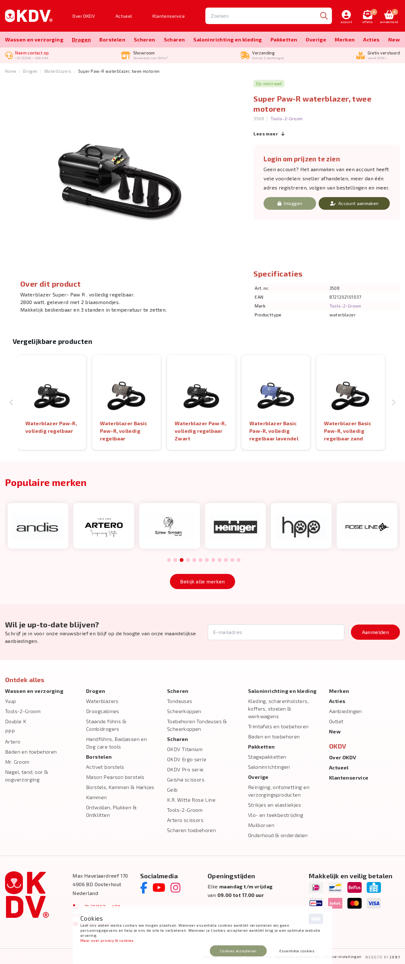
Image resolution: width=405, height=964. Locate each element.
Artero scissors (185, 820)
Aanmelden (375, 632)
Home (10, 71)
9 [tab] (219, 560)
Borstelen (112, 39)
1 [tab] (169, 560)
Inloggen (293, 203)
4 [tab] (188, 560)
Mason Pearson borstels (115, 777)
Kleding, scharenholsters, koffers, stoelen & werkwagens (278, 708)
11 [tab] (232, 560)
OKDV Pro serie (185, 769)
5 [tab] (194, 560)
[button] (11, 402)
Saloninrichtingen (269, 767)
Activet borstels (105, 767)
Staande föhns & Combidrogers (106, 725)
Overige (316, 39)
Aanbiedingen (345, 711)
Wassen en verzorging (34, 39)
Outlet (336, 721)
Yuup (10, 701)
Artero (12, 741)
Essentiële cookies (297, 950)
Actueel (123, 16)
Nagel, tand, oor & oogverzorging (26, 775)
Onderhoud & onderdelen (278, 835)
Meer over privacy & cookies (107, 940)
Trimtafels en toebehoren (278, 726)
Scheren (144, 39)
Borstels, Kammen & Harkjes (120, 787)
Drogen (81, 39)
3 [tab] (181, 560)
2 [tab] (175, 560)
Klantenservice (169, 16)
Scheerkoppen (184, 711)
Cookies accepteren (238, 950)
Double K (15, 721)
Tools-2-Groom (286, 118)
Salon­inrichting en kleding (227, 39)
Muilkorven (261, 825)
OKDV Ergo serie (186, 759)
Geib (172, 790)
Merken (345, 39)
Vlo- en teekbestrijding (275, 815)
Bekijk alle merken (202, 581)
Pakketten (284, 39)
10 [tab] (226, 560)
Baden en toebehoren (31, 752)
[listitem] (52, 402)
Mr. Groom (17, 762)
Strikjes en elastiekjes (274, 805)
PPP (10, 731)
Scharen (174, 39)
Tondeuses (179, 701)
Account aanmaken (358, 203)
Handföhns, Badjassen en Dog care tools (116, 742)
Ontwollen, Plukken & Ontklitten (111, 811)
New (394, 39)
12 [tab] (238, 560)
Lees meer (266, 133)
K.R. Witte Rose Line (191, 800)
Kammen (96, 797)
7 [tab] (207, 560)
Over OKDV (83, 16)
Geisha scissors (185, 779)
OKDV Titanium (184, 749)
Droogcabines (102, 711)
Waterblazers (58, 71)
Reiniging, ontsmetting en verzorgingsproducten (278, 791)
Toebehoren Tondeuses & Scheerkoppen (197, 725)
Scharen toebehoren (191, 830)
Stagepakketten (267, 757)
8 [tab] (213, 560)
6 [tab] (200, 560)
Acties (371, 39)
